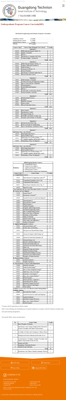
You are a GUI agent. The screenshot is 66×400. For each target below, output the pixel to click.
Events (23, 1)
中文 (64, 1)
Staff (16, 1)
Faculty (13, 1)
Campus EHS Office (39, 368)
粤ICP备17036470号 (38, 394)
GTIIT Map (15, 362)
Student (9, 1)
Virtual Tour (45, 362)
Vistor (19, 1)
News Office (15, 368)
